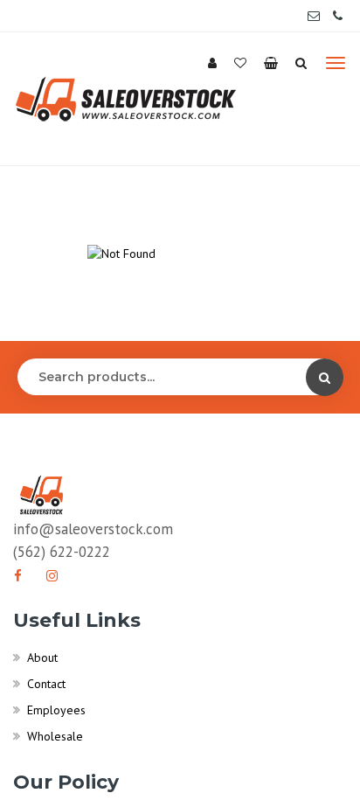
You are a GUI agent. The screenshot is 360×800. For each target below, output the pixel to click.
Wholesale (55, 736)
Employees (56, 710)
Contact (46, 684)
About (42, 657)
